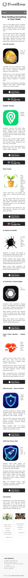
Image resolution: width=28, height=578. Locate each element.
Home (4, 12)
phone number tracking (11, 562)
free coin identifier (10, 566)
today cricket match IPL (12, 560)
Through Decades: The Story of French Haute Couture (11, 526)
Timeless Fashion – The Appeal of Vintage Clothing (24, 525)
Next (26, 528)
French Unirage (7, 575)
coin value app (9, 568)
